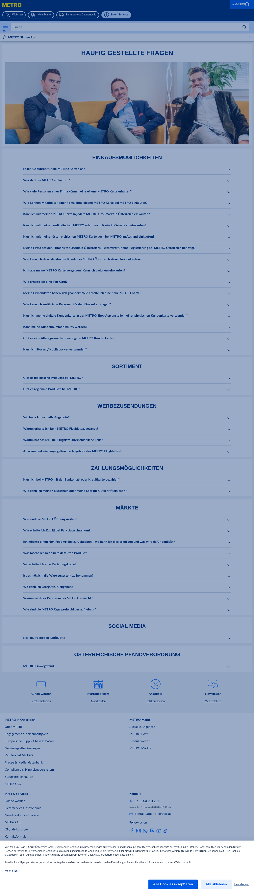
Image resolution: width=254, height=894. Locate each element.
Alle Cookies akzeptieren (173, 884)
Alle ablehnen (216, 884)
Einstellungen (241, 884)
